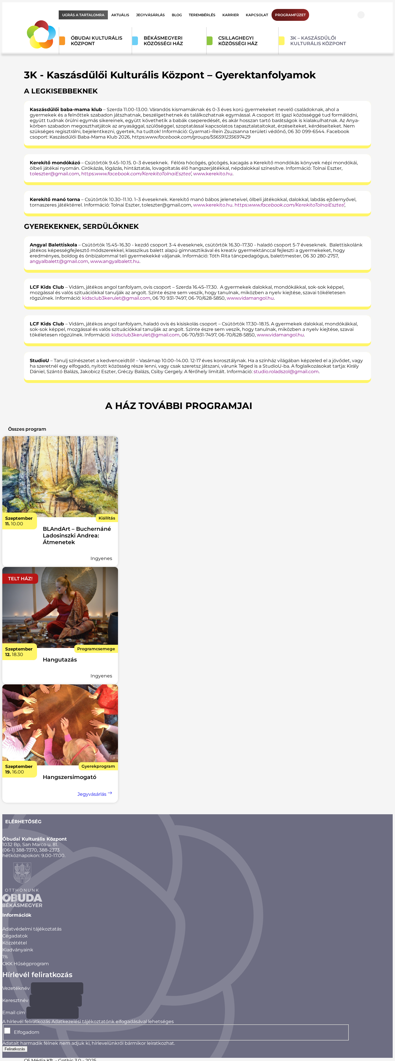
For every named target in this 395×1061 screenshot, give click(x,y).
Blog (177, 15)
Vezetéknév (16, 988)
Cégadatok (15, 936)
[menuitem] (83, 14)
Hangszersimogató (69, 777)
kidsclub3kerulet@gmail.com (116, 298)
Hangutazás (60, 659)
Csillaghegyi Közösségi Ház (238, 40)
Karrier (230, 15)
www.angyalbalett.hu (114, 261)
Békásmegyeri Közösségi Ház (163, 40)
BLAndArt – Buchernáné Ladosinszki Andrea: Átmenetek (77, 536)
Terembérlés (202, 15)
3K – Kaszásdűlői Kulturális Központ (318, 40)
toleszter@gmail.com (54, 173)
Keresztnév (15, 1000)
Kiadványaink (17, 950)
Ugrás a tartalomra (83, 15)
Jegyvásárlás (150, 15)
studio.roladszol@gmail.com (286, 371)
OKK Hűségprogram (25, 963)
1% (5, 956)
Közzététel (14, 943)
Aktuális (120, 15)
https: (136, 173)
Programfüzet (290, 15)
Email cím (13, 1012)
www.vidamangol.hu (250, 298)
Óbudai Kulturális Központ (96, 40)
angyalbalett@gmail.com (59, 261)
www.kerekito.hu (212, 173)
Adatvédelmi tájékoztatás (32, 929)
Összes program (27, 429)
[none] (60, 477)
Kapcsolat (257, 15)
